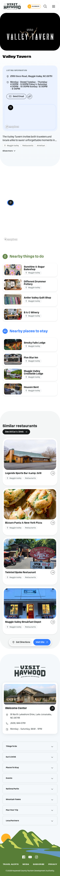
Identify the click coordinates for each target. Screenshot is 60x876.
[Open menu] (53, 6)
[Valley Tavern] (10, 107)
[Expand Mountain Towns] (52, 799)
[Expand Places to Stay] (52, 767)
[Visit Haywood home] (12, 6)
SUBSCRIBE (38, 864)
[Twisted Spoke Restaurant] (30, 561)
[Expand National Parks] (52, 789)
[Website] (29, 96)
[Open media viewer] (30, 32)
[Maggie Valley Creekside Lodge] (30, 374)
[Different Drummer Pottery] (30, 284)
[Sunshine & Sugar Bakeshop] (30, 270)
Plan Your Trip (12, 810)
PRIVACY (52, 864)
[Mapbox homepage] (12, 127)
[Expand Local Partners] (52, 821)
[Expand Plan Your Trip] (52, 810)
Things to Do (11, 746)
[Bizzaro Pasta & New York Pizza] (30, 511)
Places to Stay (12, 767)
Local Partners (12, 821)
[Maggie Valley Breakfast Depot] (30, 610)
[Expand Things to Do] (52, 746)
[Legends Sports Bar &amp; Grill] (30, 462)
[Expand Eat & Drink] (52, 757)
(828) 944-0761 (18, 723)
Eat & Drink (11, 757)
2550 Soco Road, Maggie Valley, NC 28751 (31, 76)
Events (9, 778)
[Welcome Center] (30, 708)
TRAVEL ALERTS (11, 864)
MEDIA (26, 864)
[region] (30, 117)
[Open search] (45, 6)
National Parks (12, 789)
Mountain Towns (13, 799)
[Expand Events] (52, 778)
